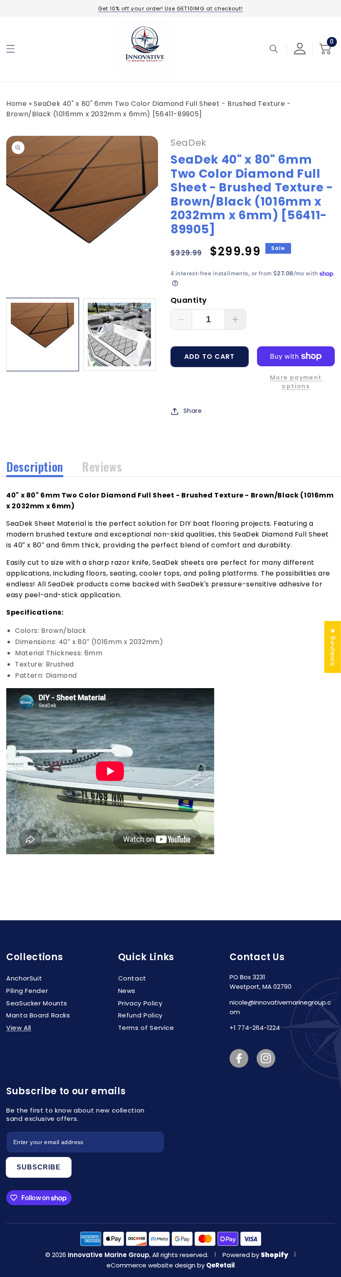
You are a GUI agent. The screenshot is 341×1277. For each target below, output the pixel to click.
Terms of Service (146, 1027)
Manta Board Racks (38, 1015)
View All (18, 1027)
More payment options (296, 381)
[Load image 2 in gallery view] (119, 334)
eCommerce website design (151, 1265)
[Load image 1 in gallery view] (42, 334)
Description (34, 466)
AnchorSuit (24, 978)
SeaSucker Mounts (36, 1003)
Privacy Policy (140, 1003)
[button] (10, 48)
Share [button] (192, 411)
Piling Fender (27, 990)
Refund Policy (140, 1015)
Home (16, 103)
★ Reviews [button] (333, 646)
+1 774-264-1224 (255, 1027)
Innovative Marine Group (108, 1254)
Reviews (102, 466)
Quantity (188, 300)
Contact (132, 978)
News (127, 990)
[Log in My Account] (300, 48)
